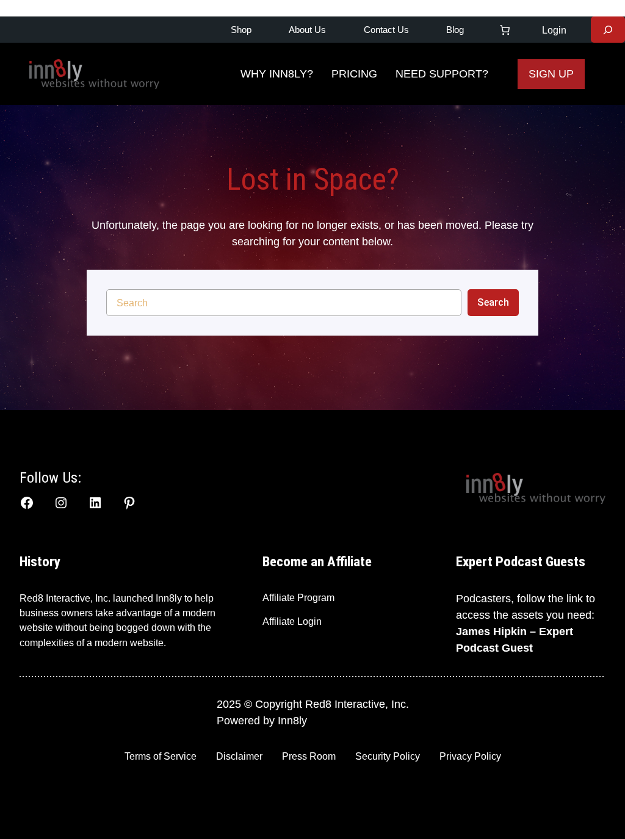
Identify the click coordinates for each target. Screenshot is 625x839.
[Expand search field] (608, 29)
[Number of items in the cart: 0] (505, 29)
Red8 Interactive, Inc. (65, 597)
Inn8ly (292, 721)
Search (493, 302)
